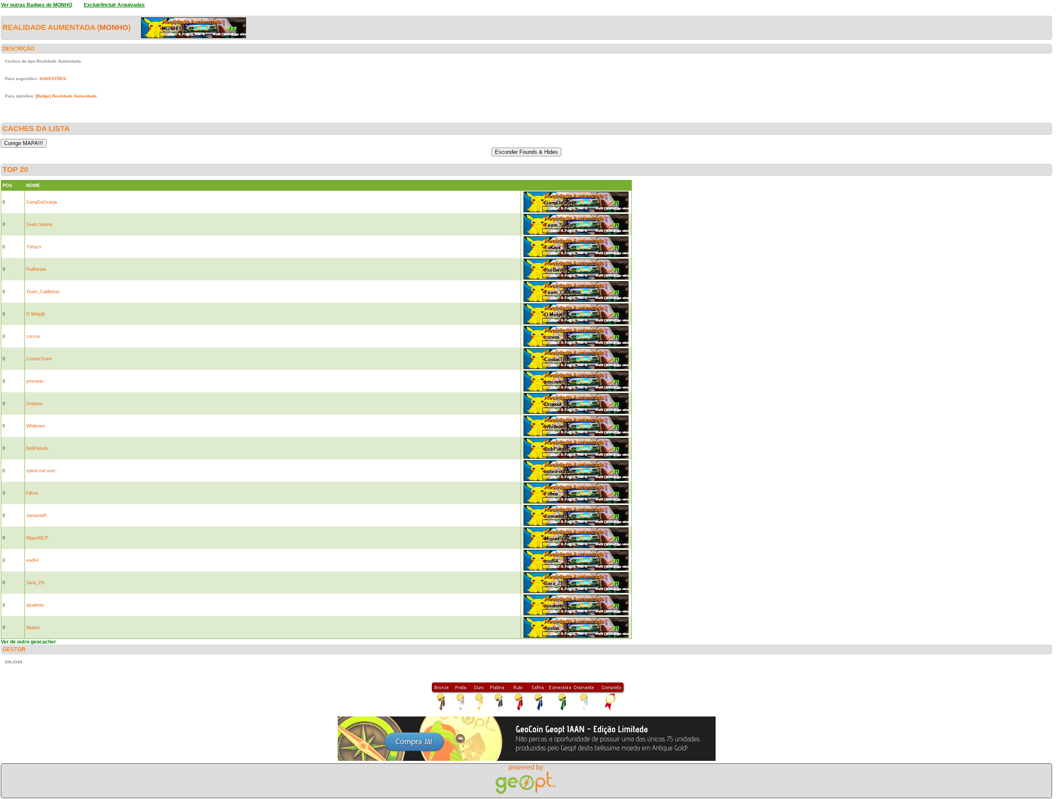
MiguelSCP (37, 537)
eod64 (32, 560)
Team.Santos (39, 224)
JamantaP (36, 515)
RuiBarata (36, 269)
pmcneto (35, 381)
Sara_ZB (35, 582)
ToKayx (33, 246)
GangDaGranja (41, 201)
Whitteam (35, 425)
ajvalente (35, 604)
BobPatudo (37, 448)
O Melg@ (35, 313)
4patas (33, 627)
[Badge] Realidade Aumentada (66, 96)
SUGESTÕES (52, 78)
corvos (33, 336)
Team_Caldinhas (43, 291)
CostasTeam (39, 358)
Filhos (32, 493)
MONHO (114, 27)
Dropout (34, 403)
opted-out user (41, 470)
